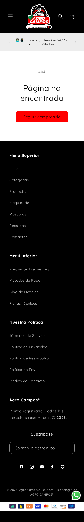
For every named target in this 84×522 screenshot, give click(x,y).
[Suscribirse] (68, 448)
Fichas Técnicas (23, 303)
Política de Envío (23, 369)
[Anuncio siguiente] (75, 42)
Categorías (19, 180)
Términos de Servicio (27, 335)
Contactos (18, 237)
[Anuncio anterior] (9, 42)
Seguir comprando (42, 116)
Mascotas (17, 214)
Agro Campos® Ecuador (36, 490)
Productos (18, 191)
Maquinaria (19, 202)
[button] (10, 16)
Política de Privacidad (28, 347)
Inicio (14, 169)
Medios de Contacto (27, 381)
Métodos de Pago (25, 280)
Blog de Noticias (23, 292)
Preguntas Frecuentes (29, 269)
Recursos (17, 225)
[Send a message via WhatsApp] (76, 495)
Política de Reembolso (29, 358)
